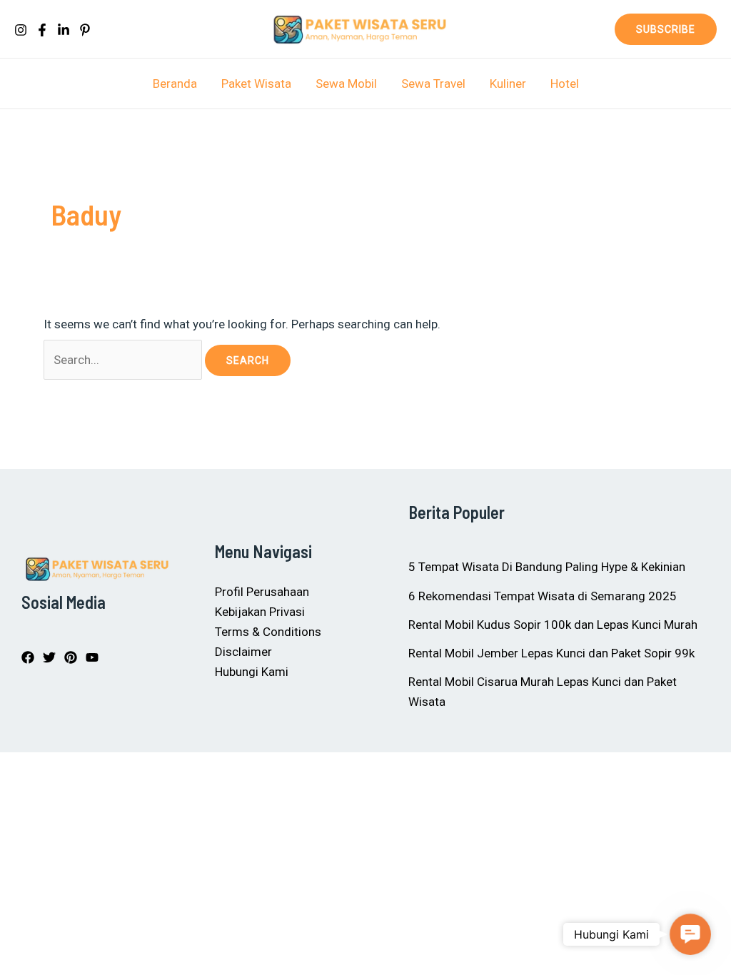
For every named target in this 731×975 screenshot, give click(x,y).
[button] (666, 29)
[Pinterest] (85, 30)
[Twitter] (49, 657)
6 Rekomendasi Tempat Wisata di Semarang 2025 (542, 596)
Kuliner (508, 83)
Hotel (564, 83)
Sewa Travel (433, 83)
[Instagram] (20, 30)
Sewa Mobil (346, 83)
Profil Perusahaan (262, 592)
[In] (63, 30)
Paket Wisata (256, 83)
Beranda (175, 83)
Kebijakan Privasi (260, 612)
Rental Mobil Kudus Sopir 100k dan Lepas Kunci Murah (552, 624)
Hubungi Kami (251, 672)
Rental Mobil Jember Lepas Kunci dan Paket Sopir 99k (551, 653)
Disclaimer (243, 652)
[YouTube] (92, 657)
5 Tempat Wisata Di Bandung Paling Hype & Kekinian (546, 567)
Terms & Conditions (268, 632)
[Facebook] (42, 30)
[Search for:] (125, 360)
